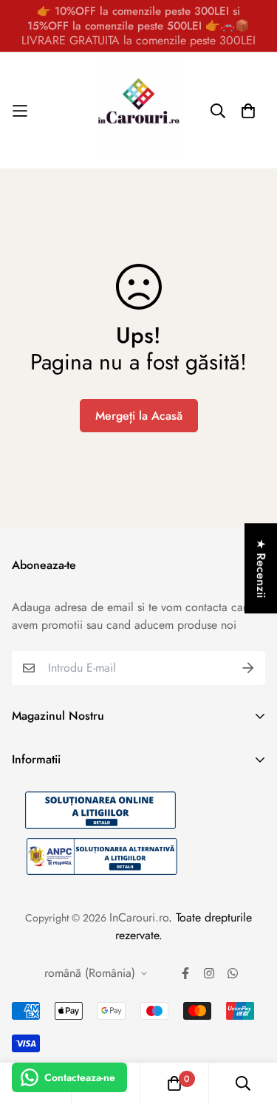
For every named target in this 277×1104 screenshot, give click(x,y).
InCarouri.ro (138, 917)
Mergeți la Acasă (138, 415)
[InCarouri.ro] (138, 110)
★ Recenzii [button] (261, 568)
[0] (174, 1083)
